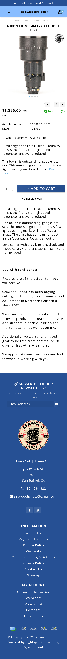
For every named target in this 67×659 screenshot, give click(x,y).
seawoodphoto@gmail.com (35, 496)
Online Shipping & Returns (33, 557)
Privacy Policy (33, 563)
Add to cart (42, 188)
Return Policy (33, 545)
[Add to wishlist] (56, 104)
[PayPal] (33, 628)
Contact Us (33, 569)
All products (33, 616)
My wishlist (33, 604)
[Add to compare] (62, 104)
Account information (33, 592)
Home (16, 21)
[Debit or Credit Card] (23, 628)
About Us (33, 533)
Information (32, 199)
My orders (33, 598)
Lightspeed (34, 642)
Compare (33, 610)
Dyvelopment (33, 647)
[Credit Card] (13, 628)
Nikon (33, 30)
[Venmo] (54, 628)
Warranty (33, 551)
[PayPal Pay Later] (44, 628)
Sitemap (33, 575)
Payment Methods (33, 539)
